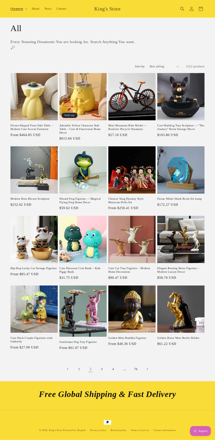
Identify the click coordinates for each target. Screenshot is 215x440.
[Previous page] (67, 369)
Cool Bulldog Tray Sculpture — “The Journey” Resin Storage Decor (180, 127)
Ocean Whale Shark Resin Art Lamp (179, 198)
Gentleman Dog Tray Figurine (78, 341)
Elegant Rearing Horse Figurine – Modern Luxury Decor (178, 270)
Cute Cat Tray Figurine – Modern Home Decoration (129, 270)
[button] (18, 8)
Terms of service (140, 430)
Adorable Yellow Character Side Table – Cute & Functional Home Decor (80, 129)
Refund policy (118, 430)
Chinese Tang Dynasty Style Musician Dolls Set (126, 200)
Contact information (164, 430)
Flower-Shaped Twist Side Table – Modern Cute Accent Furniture (31, 127)
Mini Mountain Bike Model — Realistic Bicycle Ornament (127, 127)
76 (135, 369)
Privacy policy (98, 430)
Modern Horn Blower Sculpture (30, 198)
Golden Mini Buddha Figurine (127, 337)
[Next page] (147, 369)
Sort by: (140, 66)
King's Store (55, 430)
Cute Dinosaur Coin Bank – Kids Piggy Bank (80, 270)
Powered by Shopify (74, 430)
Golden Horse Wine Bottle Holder (178, 337)
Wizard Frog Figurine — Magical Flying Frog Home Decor (80, 200)
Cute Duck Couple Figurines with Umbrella (31, 339)
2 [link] (91, 369)
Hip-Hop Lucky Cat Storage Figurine (33, 268)
